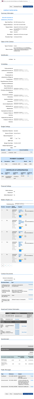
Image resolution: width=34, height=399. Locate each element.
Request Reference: (8, 24)
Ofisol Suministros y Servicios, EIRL (21, 222)
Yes (16, 138)
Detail (32, 376)
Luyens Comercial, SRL (21, 211)
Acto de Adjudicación (8, 103)
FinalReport (3, 376)
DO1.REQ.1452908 (13, 386)
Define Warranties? (8, 195)
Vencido (22, 175)
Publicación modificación (23, 386)
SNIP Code (10, 140)
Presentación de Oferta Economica (7, 95)
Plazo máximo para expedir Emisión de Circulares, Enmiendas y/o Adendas (7, 89)
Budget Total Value (8, 143)
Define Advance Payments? (9, 191)
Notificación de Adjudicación (9, 107)
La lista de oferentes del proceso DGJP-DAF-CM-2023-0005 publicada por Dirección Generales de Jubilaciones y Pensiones (23, 382)
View (31, 152)
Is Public (11, 59)
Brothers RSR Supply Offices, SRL (21, 244)
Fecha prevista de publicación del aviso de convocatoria (7, 70)
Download (31, 284)
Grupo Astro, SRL (20, 255)
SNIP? (11, 138)
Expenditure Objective (8, 130)
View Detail (24, 326)
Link (28, 175)
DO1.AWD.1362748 (13, 376)
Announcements (4, 380)
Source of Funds (9, 133)
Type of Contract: (9, 45)
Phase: (11, 29)
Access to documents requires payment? (8, 279)
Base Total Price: (9, 22)
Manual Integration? (8, 135)
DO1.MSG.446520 (13, 380)
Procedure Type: (9, 36)
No (19, 138)
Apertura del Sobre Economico (8, 100)
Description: (10, 34)
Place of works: (9, 49)
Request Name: (9, 27)
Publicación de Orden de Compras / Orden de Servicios (7, 119)
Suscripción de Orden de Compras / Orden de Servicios (7, 113)
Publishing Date (10, 204)
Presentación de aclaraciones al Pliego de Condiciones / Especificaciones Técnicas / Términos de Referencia (7, 79)
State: (11, 31)
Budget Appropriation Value (8, 146)
